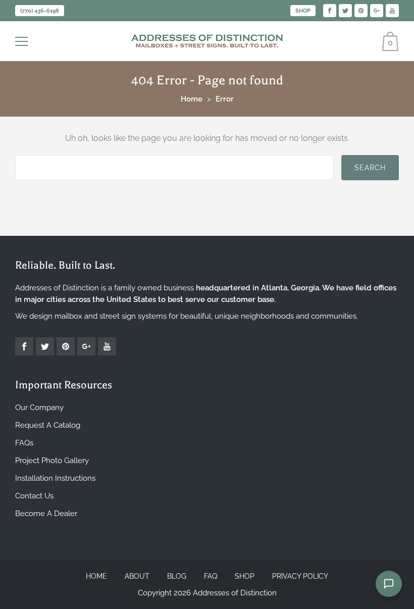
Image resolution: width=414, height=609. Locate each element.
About (137, 576)
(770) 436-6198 (39, 11)
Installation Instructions (55, 478)
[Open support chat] (389, 584)
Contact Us (34, 495)
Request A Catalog (47, 425)
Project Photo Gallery (52, 460)
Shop (302, 11)
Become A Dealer (46, 513)
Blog (176, 576)
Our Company (39, 407)
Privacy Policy (300, 576)
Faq (210, 576)
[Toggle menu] (22, 41)
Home (96, 576)
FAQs (24, 442)
